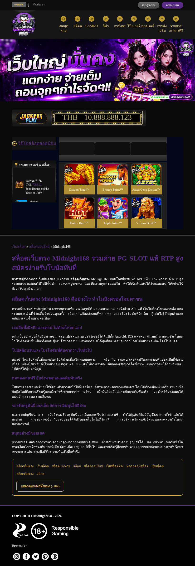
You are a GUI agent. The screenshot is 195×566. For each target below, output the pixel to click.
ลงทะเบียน (172, 5)
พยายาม (79, 168)
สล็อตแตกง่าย (61, 466)
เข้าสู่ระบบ (148, 5)
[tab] (77, 148)
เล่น (79, 179)
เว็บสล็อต (43, 466)
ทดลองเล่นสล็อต (137, 466)
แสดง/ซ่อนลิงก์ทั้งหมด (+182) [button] (40, 486)
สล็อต (77, 466)
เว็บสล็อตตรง (114, 466)
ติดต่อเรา (39, 4)
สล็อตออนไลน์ (93, 466)
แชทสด (19, 4)
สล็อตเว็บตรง (25, 466)
